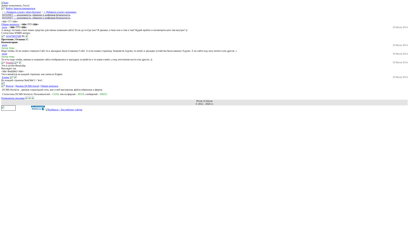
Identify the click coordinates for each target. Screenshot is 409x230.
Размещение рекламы (13, 98)
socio (4, 27)
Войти (9, 8)
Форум (9, 86)
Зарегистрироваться (24, 8)
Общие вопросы (10, 24)
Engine (5, 77)
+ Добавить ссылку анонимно (60, 12)
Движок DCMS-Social (27, 86)
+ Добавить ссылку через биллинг (22, 12)
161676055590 (13, 36)
